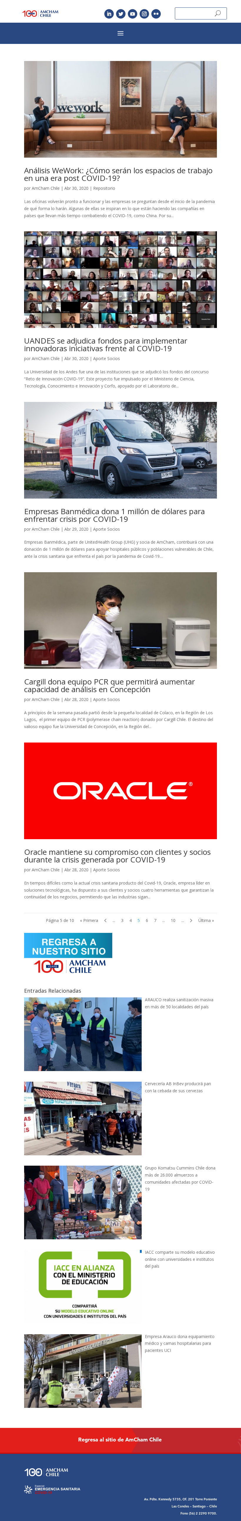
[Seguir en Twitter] (120, 14)
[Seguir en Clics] (156, 14)
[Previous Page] (105, 920)
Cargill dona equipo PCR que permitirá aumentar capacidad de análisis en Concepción (109, 685)
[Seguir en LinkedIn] (109, 14)
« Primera (89, 920)
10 (173, 920)
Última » (206, 920)
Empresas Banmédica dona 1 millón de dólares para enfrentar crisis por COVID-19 (114, 515)
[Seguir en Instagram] (144, 14)
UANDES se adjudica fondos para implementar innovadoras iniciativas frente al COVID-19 (105, 344)
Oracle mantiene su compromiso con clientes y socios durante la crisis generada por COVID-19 (117, 856)
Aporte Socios (106, 358)
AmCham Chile (46, 188)
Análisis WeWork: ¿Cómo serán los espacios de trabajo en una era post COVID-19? (118, 174)
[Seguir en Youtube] (132, 14)
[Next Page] (191, 920)
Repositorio (104, 188)
